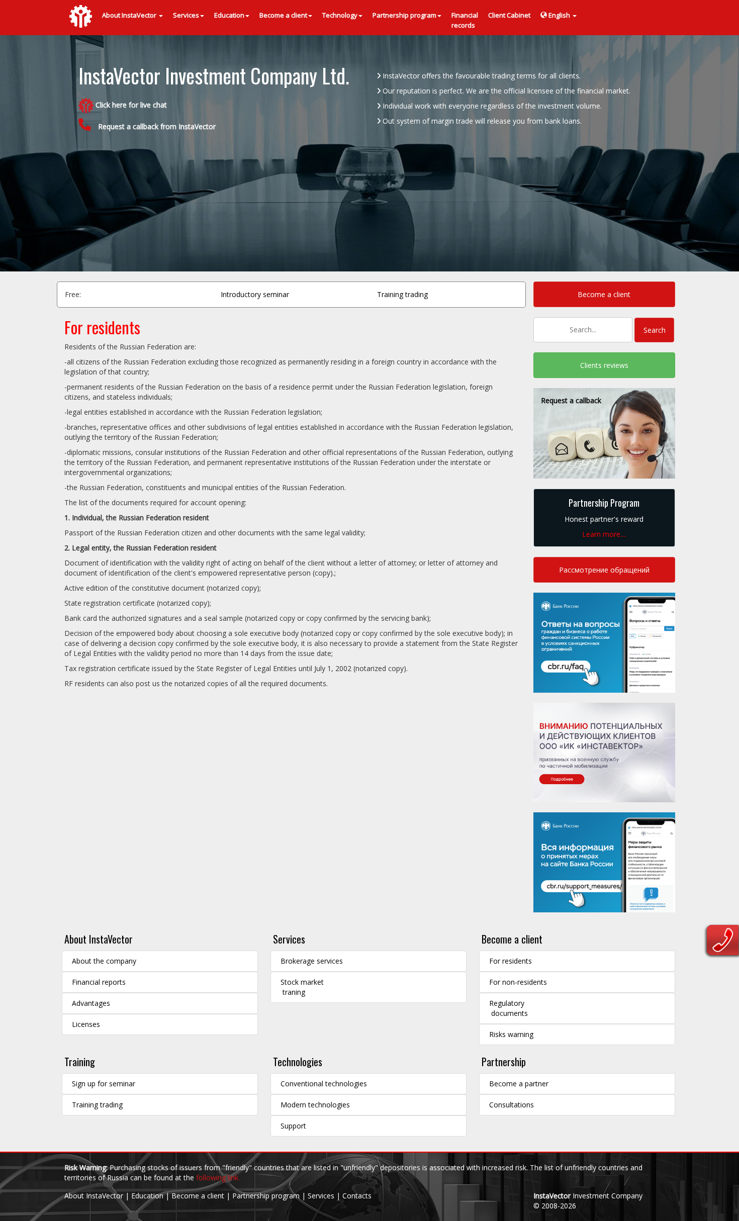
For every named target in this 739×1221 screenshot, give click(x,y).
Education (147, 1195)
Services (289, 939)
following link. (218, 1177)
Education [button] (229, 15)
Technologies (297, 1061)
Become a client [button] (283, 15)
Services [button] (186, 15)
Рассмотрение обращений (604, 570)
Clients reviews (604, 365)
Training (79, 1061)
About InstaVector (98, 939)
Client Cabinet (509, 15)
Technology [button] (339, 15)
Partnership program (266, 1195)
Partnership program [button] (404, 15)
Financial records (464, 20)
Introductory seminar (255, 294)
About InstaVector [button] (130, 15)
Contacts (357, 1195)
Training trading (402, 294)
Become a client (604, 294)
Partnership (504, 1061)
